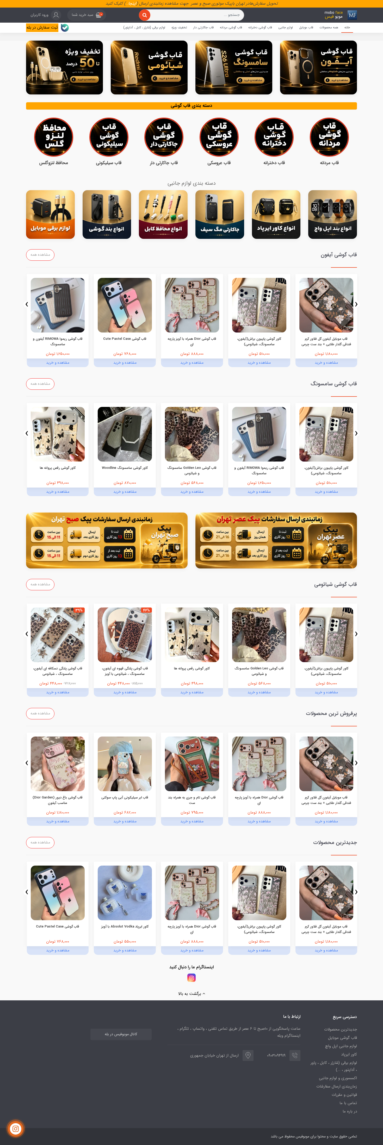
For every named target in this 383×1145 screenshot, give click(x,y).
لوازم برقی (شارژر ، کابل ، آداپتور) (144, 27)
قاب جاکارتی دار (203, 27)
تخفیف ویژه (179, 27)
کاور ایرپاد (349, 1054)
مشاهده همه (40, 255)
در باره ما (350, 1111)
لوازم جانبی (285, 27)
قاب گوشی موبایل (342, 1038)
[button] (86, 15)
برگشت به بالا (190, 993)
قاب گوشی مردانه (231, 27)
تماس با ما (348, 1103)
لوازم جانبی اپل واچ (341, 1046)
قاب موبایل (306, 27)
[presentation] (356, 304)
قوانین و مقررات (344, 1095)
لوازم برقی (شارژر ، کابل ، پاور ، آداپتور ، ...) (334, 1066)
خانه (347, 27)
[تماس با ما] (15, 1129)
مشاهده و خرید (326, 363)
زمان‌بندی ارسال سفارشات (336, 1086)
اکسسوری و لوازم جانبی (338, 1078)
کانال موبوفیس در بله (121, 1034)
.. (127, 3)
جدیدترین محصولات (340, 1029)
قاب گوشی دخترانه (260, 27)
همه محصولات (328, 27)
